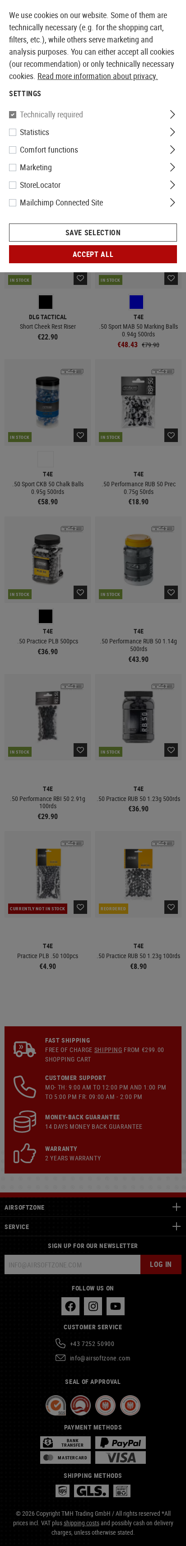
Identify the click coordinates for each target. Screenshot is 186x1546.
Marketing (36, 167)
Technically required (51, 114)
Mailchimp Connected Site (61, 202)
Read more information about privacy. (97, 75)
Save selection (93, 232)
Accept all (93, 254)
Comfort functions (49, 149)
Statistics (34, 131)
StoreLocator (40, 184)
